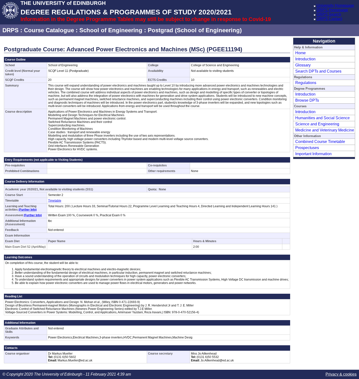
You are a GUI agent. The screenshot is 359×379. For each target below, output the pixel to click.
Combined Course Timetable (320, 142)
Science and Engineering (317, 124)
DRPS (10, 30)
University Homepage (335, 5)
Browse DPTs (307, 100)
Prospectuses (307, 148)
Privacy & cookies (341, 374)
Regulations (305, 83)
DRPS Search (329, 14)
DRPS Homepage (332, 10)
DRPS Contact (329, 19)
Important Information (313, 154)
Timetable (54, 200)
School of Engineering (110, 30)
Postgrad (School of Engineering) (195, 30)
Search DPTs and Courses (318, 71)
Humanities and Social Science (322, 118)
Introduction (305, 59)
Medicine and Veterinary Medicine (324, 130)
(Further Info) (28, 209)
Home (300, 53)
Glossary (303, 65)
